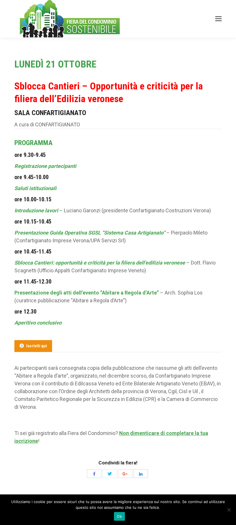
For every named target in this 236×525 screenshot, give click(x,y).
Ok (119, 516)
